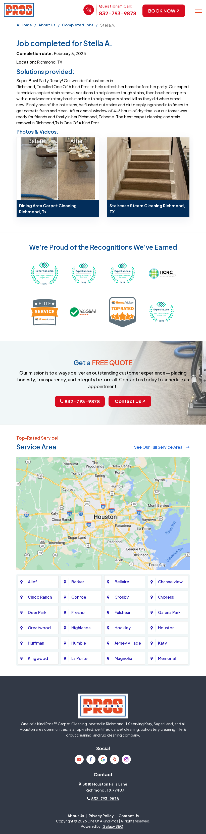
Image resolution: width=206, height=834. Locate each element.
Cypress (166, 597)
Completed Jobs (77, 24)
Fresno (78, 612)
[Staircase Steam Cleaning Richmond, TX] (148, 168)
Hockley (123, 627)
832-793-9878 (117, 13)
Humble (78, 643)
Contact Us (128, 401)
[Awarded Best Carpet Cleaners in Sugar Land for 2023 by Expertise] (122, 273)
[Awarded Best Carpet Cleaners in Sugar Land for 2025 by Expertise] (83, 273)
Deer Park (37, 612)
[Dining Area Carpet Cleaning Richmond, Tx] (58, 168)
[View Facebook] (90, 759)
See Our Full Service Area (158, 447)
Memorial (167, 658)
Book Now (162, 11)
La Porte (79, 658)
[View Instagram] (126, 759)
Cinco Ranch (40, 597)
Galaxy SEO (112, 826)
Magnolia (123, 658)
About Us (47, 24)
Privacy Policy (101, 815)
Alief (32, 581)
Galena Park (169, 612)
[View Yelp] (114, 759)
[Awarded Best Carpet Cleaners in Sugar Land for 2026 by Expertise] (44, 273)
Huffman (36, 643)
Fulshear (123, 612)
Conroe (78, 597)
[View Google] (102, 759)
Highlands (80, 627)
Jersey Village (128, 643)
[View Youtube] (79, 759)
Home (26, 24)
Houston (166, 627)
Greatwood (39, 627)
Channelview (170, 581)
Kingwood (38, 658)
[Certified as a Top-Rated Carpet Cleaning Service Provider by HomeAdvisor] (122, 311)
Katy (162, 643)
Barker (77, 581)
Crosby (122, 597)
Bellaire (122, 581)
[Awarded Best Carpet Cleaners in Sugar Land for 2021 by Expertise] (161, 311)
